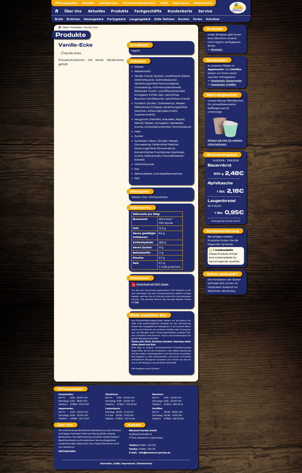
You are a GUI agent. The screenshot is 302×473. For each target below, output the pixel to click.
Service (205, 11)
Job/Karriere (108, 3)
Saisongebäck (94, 19)
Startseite (106, 463)
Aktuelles (96, 11)
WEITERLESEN (67, 451)
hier (137, 302)
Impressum (181, 3)
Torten (197, 19)
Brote (59, 19)
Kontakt (88, 3)
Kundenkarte (180, 11)
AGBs (164, 3)
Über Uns (73, 11)
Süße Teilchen (164, 19)
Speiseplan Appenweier (226, 80)
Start (66, 27)
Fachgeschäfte (148, 11)
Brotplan (216, 49)
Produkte (119, 11)
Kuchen (183, 19)
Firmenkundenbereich (139, 3)
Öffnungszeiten (66, 3)
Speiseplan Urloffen (223, 84)
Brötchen (73, 19)
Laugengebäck (140, 19)
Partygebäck (116, 19)
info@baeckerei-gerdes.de (154, 452)
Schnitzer (213, 19)
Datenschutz (203, 3)
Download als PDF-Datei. (152, 284)
